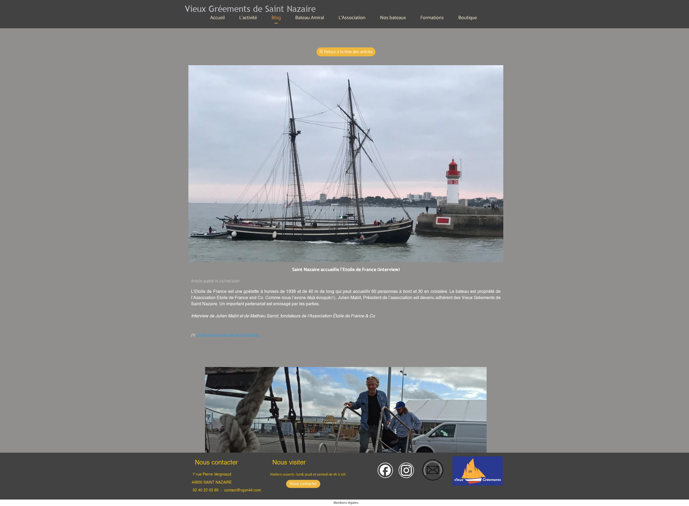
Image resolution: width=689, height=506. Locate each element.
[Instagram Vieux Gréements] (406, 470)
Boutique (467, 18)
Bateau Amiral (309, 18)
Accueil (217, 18)
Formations (432, 18)
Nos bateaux (393, 18)
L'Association (352, 18)
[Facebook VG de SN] (385, 470)
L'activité (248, 18)
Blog (276, 18)
